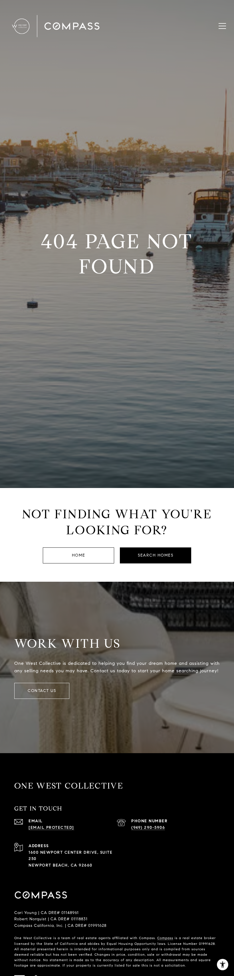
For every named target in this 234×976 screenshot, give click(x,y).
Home (78, 555)
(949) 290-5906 (148, 827)
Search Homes (155, 555)
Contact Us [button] (42, 690)
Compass (165, 938)
